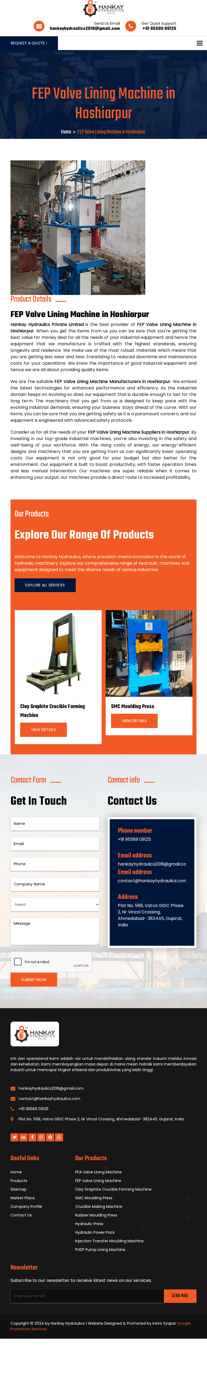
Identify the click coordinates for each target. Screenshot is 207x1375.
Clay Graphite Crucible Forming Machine (113, 1189)
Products (19, 1180)
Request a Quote (28, 43)
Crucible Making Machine (98, 1206)
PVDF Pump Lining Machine (100, 1249)
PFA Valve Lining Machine (98, 1172)
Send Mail (180, 1296)
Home (66, 132)
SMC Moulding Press (132, 706)
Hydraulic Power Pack (95, 1232)
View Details (43, 729)
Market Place (23, 1198)
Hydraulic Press (89, 1223)
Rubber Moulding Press (96, 1215)
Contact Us (21, 1215)
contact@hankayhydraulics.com (152, 881)
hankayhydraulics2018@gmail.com (85, 28)
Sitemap (18, 1189)
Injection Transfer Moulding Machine (109, 1241)
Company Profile (26, 1206)
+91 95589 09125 (159, 28)
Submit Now (33, 979)
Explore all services (45, 585)
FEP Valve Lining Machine (98, 1180)
